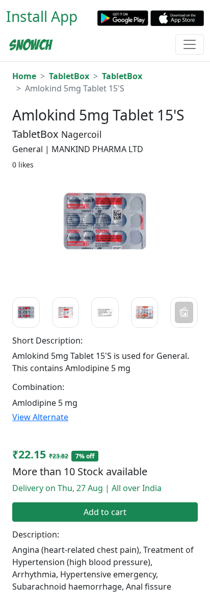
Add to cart (105, 512)
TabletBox (69, 76)
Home (24, 76)
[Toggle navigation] (189, 44)
